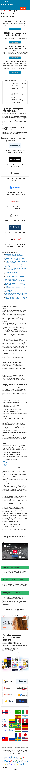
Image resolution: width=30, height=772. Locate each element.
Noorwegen (8, 763)
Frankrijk (19, 757)
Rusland (14, 764)
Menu (23, 8)
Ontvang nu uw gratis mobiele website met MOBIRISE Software (15, 63)
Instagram (4, 464)
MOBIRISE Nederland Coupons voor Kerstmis (15, 291)
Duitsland (26, 756)
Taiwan (12, 761)
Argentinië (8, 760)
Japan (24, 760)
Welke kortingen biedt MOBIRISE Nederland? (15, 258)
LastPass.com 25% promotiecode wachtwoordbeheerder (15, 245)
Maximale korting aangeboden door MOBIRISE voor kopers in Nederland (15, 278)
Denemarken (16, 763)
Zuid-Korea (6, 761)
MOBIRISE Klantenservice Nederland (13, 266)
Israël (26, 761)
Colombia (23, 758)
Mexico (13, 758)
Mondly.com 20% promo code (15, 232)
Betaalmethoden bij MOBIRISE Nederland (14, 259)
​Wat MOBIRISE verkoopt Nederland (13, 254)
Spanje (4, 756)
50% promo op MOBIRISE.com (15, 22)
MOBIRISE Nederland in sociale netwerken (14, 276)
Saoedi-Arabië (19, 761)
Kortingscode (21, 764)
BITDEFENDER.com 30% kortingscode (15, 166)
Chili (18, 758)
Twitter (4, 461)
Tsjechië (7, 758)
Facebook (4, 463)
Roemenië (12, 757)
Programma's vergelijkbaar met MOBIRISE (14, 283)
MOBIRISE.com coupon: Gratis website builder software (15, 34)
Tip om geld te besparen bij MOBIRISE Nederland (16, 297)
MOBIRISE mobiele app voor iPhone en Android (16, 293)
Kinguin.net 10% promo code (15, 220)
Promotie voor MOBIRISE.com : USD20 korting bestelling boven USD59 (15, 48)
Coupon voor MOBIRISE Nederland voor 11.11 (15, 287)
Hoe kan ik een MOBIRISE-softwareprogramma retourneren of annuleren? (16, 271)
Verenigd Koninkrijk (12, 756)
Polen (20, 756)
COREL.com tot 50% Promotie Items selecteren (15, 179)
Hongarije (23, 763)
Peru (13, 760)
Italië (25, 757)
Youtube (4, 465)
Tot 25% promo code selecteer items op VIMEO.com (15, 152)
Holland (6, 757)
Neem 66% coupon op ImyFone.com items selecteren (15, 193)
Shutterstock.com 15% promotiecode (15, 207)
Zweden (8, 764)
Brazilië (18, 760)
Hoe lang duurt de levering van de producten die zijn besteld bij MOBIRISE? (16, 262)
